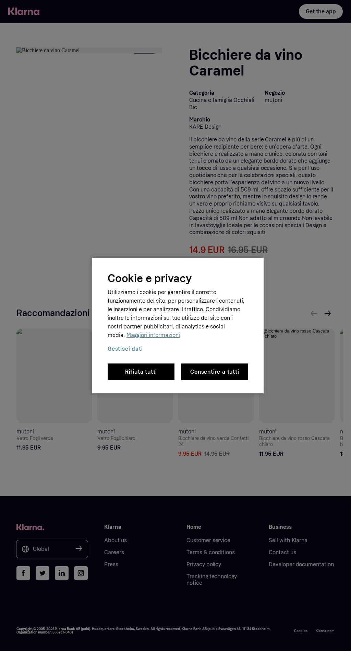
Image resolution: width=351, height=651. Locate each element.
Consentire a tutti (214, 371)
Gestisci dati (125, 348)
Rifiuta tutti (141, 371)
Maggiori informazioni (153, 335)
